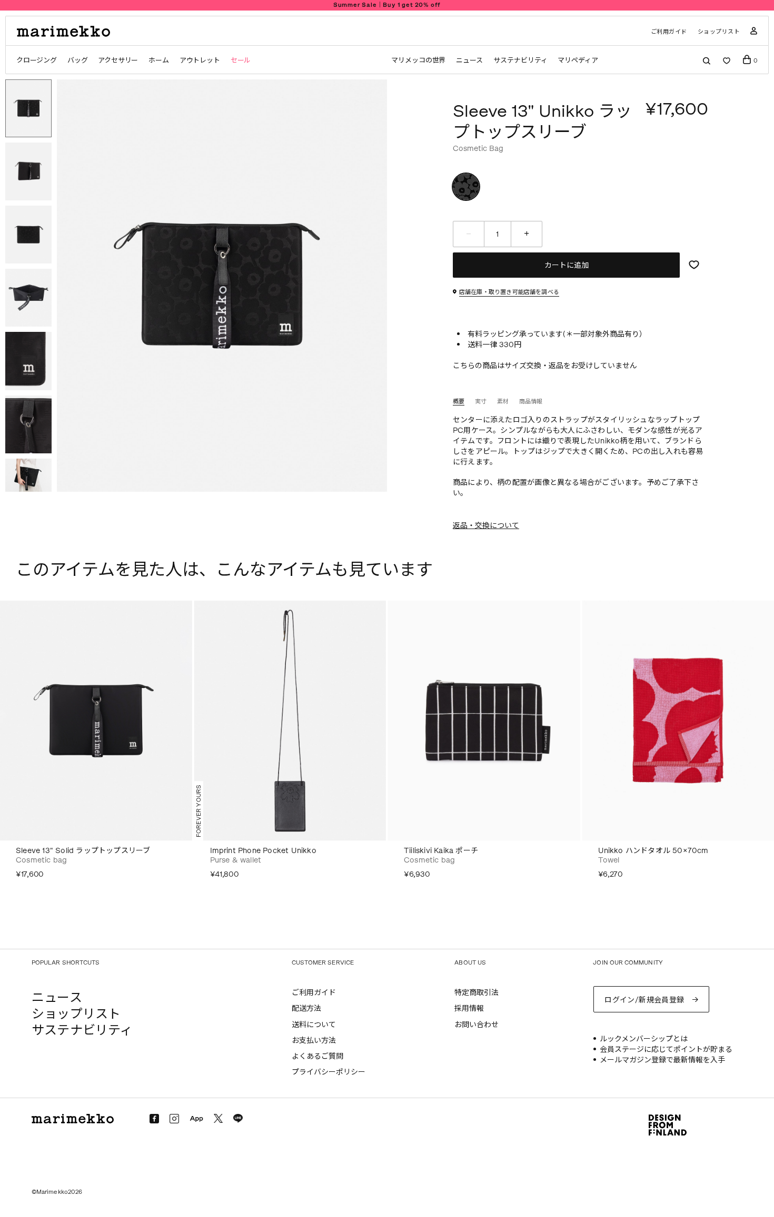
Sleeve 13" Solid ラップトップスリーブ (83, 850)
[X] (218, 1118)
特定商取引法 (476, 992)
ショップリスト (719, 31)
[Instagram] (174, 1118)
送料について (314, 1024)
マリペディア (578, 60)
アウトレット (200, 60)
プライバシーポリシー (328, 1072)
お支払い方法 (314, 1040)
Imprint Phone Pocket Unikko (263, 850)
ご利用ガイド (669, 31)
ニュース (469, 60)
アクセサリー (118, 60)
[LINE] (238, 1118)
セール (241, 60)
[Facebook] (154, 1118)
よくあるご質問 (317, 1056)
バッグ (77, 60)
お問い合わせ (476, 1024)
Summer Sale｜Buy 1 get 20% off (387, 5)
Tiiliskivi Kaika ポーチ (441, 850)
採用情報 (469, 1008)
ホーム (158, 60)
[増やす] (526, 234)
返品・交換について (486, 525)
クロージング (36, 60)
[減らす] (468, 234)
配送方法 (306, 1008)
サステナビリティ (520, 60)
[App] (196, 1119)
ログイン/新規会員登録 (644, 1000)
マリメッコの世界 (418, 60)
